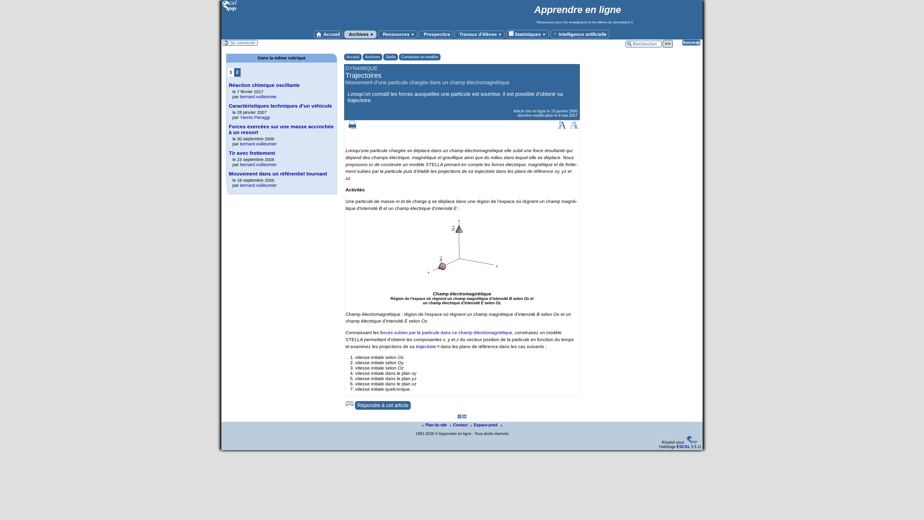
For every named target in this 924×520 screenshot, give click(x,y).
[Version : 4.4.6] (692, 442)
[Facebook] (460, 417)
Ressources (398, 34)
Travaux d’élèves (480, 34)
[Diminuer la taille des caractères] (574, 127)
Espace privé (486, 425)
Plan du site (436, 425)
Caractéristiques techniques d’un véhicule (280, 106)
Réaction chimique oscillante (264, 85)
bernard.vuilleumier (258, 96)
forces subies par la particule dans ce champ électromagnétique (446, 332)
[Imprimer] (352, 127)
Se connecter (243, 42)
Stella (391, 57)
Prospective (436, 34)
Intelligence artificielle (582, 34)
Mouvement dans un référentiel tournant (278, 173)
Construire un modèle (419, 57)
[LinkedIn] (464, 417)
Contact (460, 425)
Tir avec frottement (252, 153)
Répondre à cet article (382, 405)
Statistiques (529, 34)
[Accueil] (229, 11)
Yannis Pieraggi (255, 117)
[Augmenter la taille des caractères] (561, 127)
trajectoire (426, 346)
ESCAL (683, 447)
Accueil (331, 34)
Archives (361, 34)
